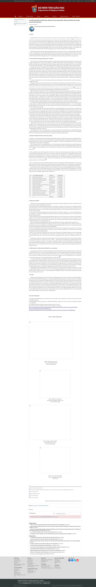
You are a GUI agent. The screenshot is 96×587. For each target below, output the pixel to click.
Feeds (22, 585)
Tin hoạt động (16, 569)
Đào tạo (38, 16)
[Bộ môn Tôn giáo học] (48, 8)
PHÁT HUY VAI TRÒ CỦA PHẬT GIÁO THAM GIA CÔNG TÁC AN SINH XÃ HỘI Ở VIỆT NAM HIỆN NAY (47, 524)
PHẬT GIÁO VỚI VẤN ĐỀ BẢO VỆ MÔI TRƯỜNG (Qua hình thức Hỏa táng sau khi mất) (45, 552)
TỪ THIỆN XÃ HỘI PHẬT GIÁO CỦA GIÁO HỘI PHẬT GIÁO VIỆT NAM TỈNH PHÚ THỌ (44, 537)
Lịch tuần (60, 1)
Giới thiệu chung (30, 559)
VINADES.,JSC (79, 585)
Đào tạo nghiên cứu (31, 563)
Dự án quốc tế (57, 560)
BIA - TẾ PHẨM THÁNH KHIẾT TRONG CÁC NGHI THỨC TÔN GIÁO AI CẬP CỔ (43, 532)
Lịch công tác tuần (17, 572)
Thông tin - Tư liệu (79, 1)
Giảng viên (65, 1)
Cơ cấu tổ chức (16, 561)
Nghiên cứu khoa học (64, 16)
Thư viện (16, 21)
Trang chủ (15, 585)
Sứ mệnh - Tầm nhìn (17, 560)
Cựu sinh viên (43, 561)
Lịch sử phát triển (17, 559)
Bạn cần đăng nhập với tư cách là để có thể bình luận (44, 516)
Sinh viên (54, 16)
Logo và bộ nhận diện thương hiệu (19, 564)
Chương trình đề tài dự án (32, 571)
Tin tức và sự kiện (87, 1)
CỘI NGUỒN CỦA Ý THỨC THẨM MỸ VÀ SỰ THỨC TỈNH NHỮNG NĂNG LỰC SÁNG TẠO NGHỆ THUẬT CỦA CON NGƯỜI (50, 533)
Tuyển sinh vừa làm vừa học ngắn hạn (47, 567)
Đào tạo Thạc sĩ (30, 561)
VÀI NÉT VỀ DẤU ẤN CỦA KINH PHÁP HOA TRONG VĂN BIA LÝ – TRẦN (42, 545)
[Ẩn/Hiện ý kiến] (54, 513)
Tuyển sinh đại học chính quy (46, 565)
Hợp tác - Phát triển (75, 16)
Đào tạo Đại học (30, 560)
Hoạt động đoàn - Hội (44, 560)
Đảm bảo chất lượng (31, 566)
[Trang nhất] (15, 16)
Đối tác (56, 563)
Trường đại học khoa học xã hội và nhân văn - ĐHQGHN (24, 1)
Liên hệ (73, 1)
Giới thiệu (20, 16)
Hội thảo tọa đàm (30, 572)
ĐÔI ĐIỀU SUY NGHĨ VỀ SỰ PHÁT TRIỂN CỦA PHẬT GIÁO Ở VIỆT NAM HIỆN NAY (44, 543)
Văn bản (69, 1)
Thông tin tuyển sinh (17, 573)
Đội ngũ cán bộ (57, 566)
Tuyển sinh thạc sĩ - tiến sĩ (45, 566)
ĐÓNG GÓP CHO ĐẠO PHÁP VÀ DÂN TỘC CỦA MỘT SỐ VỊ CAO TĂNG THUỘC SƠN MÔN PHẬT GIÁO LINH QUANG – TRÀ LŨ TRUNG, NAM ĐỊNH (55, 540)
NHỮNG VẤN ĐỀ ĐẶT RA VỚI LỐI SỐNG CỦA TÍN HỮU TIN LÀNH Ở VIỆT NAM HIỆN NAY (45, 550)
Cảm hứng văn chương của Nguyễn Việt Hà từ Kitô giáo (40, 553)
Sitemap (19, 585)
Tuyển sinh (46, 16)
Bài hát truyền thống (17, 565)
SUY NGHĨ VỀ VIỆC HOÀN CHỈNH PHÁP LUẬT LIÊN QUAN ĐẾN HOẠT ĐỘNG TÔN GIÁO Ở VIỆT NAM (47, 547)
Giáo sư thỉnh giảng (58, 561)
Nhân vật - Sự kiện (17, 570)
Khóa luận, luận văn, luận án (19, 19)
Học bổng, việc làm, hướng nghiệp (46, 559)
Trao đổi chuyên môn (58, 567)
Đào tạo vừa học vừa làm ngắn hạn (33, 565)
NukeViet (72, 585)
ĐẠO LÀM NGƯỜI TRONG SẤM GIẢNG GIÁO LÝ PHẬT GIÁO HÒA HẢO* (42, 548)
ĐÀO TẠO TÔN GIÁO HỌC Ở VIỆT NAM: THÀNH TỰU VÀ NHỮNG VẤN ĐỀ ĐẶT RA (44, 539)
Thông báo (15, 571)
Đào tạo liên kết (30, 564)
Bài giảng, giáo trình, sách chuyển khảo (20, 24)
